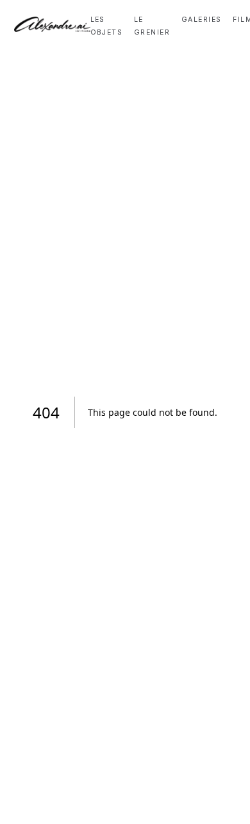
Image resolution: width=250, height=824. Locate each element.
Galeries (201, 19)
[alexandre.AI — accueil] (52, 24)
